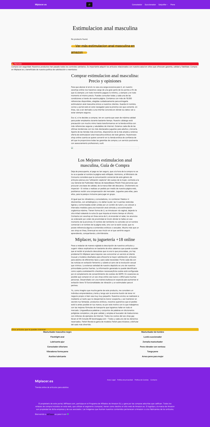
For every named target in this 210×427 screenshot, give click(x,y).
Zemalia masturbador (153, 342)
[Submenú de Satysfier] (167, 4)
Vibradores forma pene (57, 351)
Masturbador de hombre (152, 332)
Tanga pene (152, 351)
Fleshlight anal (57, 337)
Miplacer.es (41, 4)
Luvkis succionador (153, 337)
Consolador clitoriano (57, 347)
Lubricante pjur (57, 342)
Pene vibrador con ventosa (152, 347)
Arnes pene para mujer (152, 356)
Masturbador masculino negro (57, 332)
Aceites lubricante (57, 356)
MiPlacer (50, 414)
